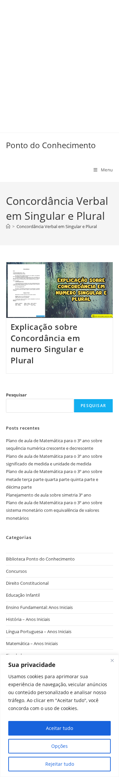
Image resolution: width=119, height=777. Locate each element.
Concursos (16, 571)
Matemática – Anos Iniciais (32, 643)
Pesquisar (16, 395)
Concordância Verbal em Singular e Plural (57, 226)
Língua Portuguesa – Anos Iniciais (38, 631)
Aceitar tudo (59, 728)
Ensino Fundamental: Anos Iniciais (39, 607)
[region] (59, 716)
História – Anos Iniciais (28, 619)
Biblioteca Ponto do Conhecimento (40, 559)
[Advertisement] (59, 59)
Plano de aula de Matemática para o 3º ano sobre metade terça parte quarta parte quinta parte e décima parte (54, 479)
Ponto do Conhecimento (51, 145)
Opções (59, 746)
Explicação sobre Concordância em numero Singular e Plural (47, 343)
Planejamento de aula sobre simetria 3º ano (48, 495)
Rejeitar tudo (59, 764)
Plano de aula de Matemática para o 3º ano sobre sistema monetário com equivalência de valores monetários (54, 510)
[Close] (112, 660)
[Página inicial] (8, 226)
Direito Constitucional (27, 583)
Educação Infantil (23, 595)
